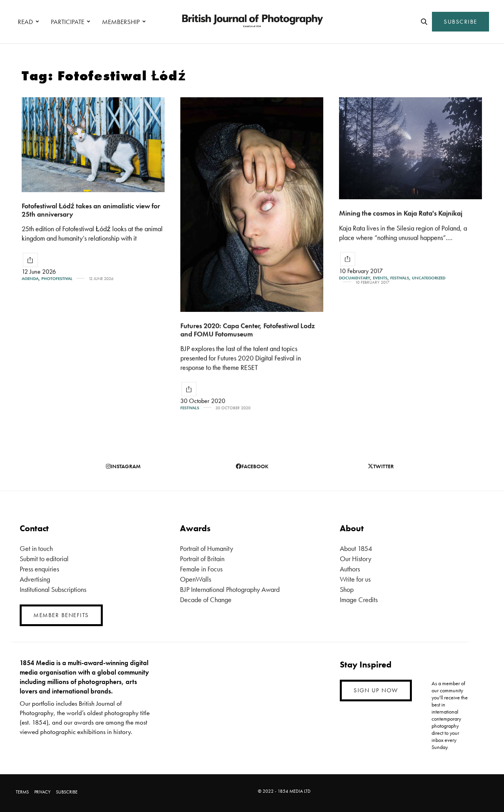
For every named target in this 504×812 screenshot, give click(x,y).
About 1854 (356, 548)
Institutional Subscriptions (53, 589)
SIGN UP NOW (376, 690)
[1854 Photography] (252, 21)
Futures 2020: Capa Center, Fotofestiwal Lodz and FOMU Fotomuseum (247, 329)
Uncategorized (428, 278)
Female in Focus (201, 568)
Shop (347, 589)
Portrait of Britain (202, 558)
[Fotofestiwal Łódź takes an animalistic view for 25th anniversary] (93, 144)
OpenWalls (195, 579)
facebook (255, 466)
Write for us (355, 579)
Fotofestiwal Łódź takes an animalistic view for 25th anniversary (91, 210)
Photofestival (56, 278)
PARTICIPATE (67, 21)
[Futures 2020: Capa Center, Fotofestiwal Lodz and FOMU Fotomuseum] (251, 204)
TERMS (22, 792)
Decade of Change (206, 599)
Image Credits (359, 599)
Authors (350, 568)
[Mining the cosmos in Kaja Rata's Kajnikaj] (410, 148)
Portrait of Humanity (206, 548)
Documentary (354, 278)
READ (25, 21)
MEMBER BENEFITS (61, 615)
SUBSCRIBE (460, 22)
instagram (126, 466)
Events (380, 278)
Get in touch (36, 548)
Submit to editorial (44, 558)
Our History (355, 558)
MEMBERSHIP (121, 21)
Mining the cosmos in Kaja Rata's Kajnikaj (400, 212)
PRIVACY (42, 792)
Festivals (189, 408)
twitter (383, 466)
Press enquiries (39, 568)
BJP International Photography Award (230, 589)
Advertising (35, 579)
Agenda (30, 278)
